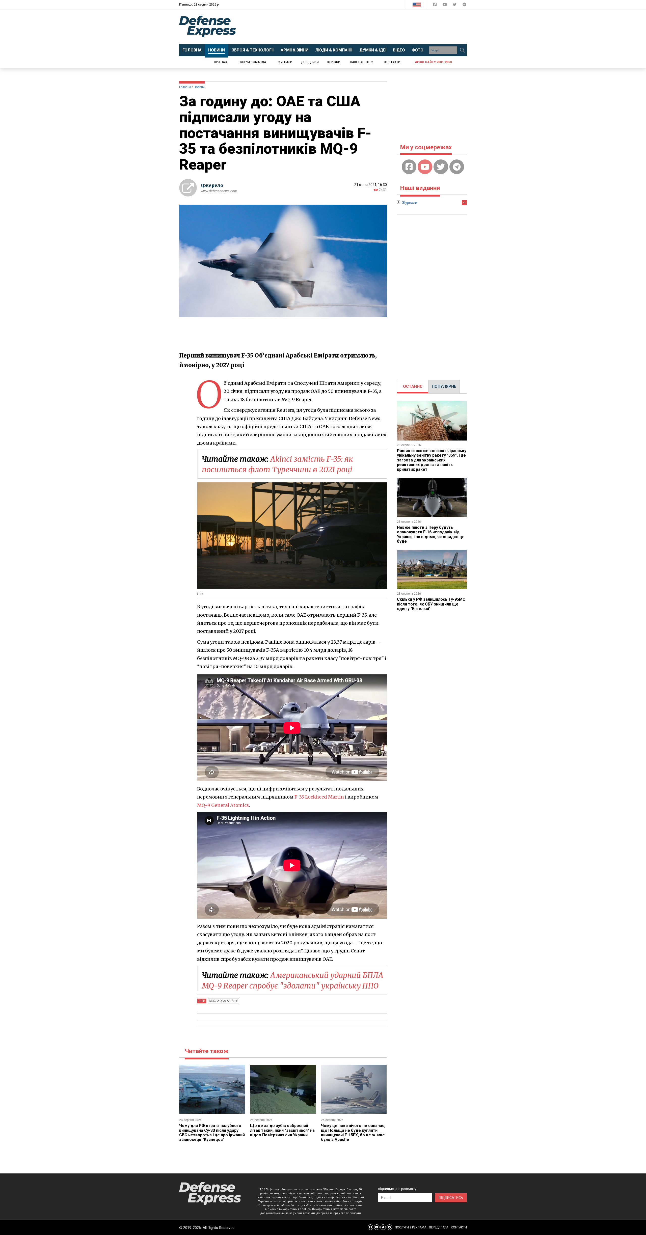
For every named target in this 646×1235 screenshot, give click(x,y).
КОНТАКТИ (459, 1227)
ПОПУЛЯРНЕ (444, 386)
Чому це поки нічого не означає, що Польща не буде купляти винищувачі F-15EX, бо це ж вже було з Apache (353, 1132)
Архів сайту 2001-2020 (433, 62)
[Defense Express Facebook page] (435, 5)
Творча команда (252, 62)
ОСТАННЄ (412, 386)
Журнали (285, 62)
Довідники (310, 62)
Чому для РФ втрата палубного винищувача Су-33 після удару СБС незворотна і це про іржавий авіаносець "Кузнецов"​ (212, 1132)
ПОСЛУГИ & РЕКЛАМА (410, 1227)
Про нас (220, 62)
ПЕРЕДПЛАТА (438, 1227)
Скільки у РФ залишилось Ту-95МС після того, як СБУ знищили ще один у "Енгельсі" (431, 604)
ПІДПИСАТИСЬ (451, 1198)
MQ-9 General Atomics (223, 805)
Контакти (392, 62)
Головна (185, 87)
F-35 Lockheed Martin (319, 797)
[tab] (412, 386)
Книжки (333, 62)
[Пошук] (462, 50)
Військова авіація (223, 1001)
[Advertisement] (364, 27)
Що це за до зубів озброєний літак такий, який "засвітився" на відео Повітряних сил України (282, 1130)
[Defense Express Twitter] (455, 5)
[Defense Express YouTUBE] (445, 5)
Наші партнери (361, 62)
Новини (199, 87)
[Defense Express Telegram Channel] (464, 5)
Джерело (212, 185)
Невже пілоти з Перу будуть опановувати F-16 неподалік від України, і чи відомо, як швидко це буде (431, 534)
